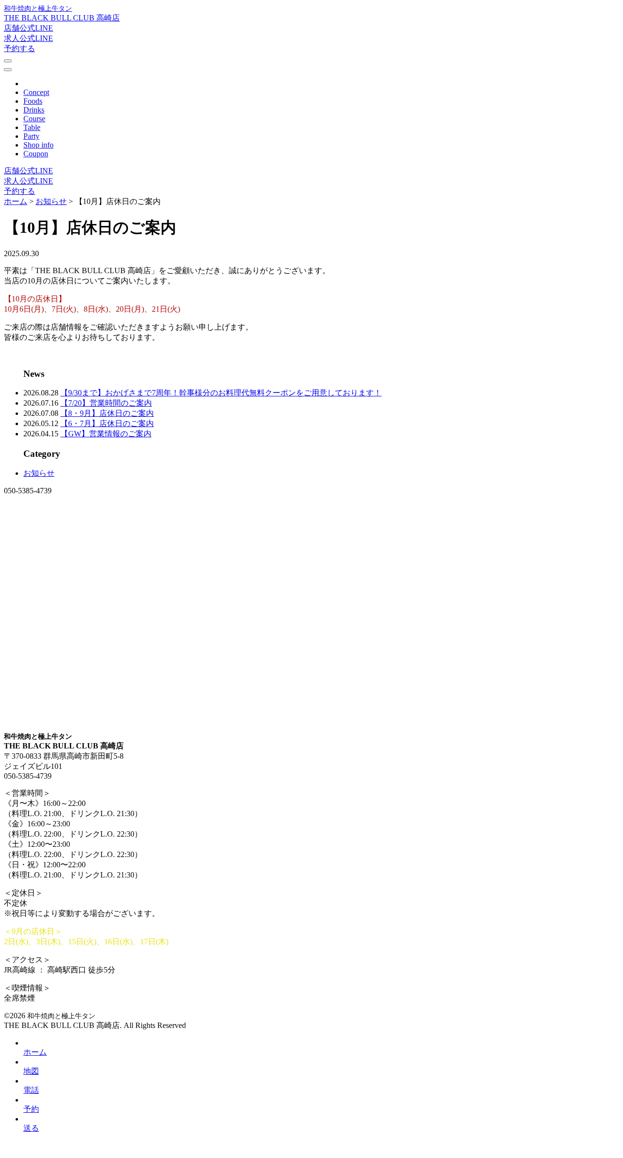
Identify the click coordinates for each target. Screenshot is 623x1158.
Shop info (38, 145)
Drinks (33, 110)
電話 (31, 1090)
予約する (19, 48)
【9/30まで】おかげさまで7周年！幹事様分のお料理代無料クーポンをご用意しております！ (221, 393)
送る (31, 1128)
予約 (31, 1109)
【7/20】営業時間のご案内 (106, 403)
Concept (36, 92)
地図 (31, 1071)
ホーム (35, 1052)
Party (31, 136)
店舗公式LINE (28, 28)
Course (34, 118)
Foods (32, 101)
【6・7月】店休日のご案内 (107, 423)
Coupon (35, 153)
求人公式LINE (28, 38)
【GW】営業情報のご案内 (105, 434)
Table (31, 127)
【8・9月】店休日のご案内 (107, 413)
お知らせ (39, 473)
